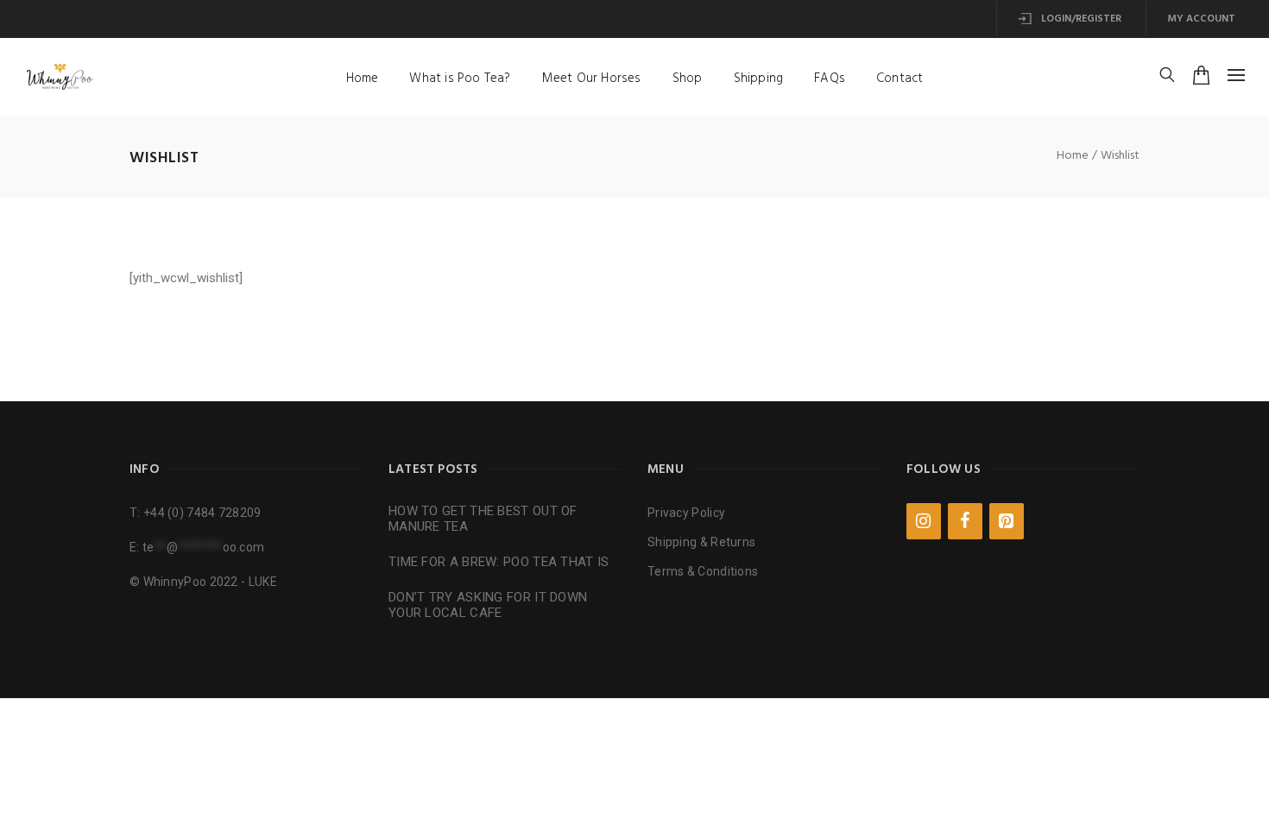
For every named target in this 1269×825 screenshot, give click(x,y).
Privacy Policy (686, 513)
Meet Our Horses (591, 78)
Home (362, 78)
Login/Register (1080, 19)
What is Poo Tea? (459, 78)
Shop (687, 78)
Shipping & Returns (701, 542)
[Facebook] (965, 521)
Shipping (759, 78)
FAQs (829, 78)
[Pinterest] (1006, 521)
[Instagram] (923, 521)
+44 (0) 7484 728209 (202, 513)
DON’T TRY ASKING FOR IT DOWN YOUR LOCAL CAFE (487, 604)
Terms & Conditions (702, 571)
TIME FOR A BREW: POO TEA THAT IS (498, 562)
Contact (899, 78)
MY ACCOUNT (1201, 19)
